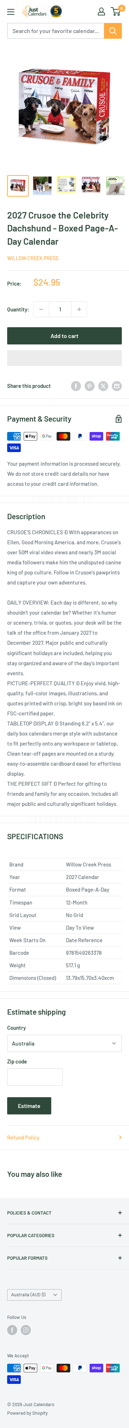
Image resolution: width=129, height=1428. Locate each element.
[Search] (113, 31)
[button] (64, 358)
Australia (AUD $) (28, 1294)
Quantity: (18, 309)
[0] (115, 11)
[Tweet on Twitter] (103, 385)
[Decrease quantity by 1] (41, 309)
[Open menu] (10, 12)
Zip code (17, 1061)
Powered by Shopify (27, 1413)
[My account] (101, 11)
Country (16, 1027)
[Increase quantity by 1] (79, 309)
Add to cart (64, 335)
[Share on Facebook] (76, 385)
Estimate (29, 1105)
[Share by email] (117, 385)
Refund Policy (23, 1137)
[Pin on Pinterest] (90, 385)
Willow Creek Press (32, 258)
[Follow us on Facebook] (12, 1330)
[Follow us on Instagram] (26, 1330)
